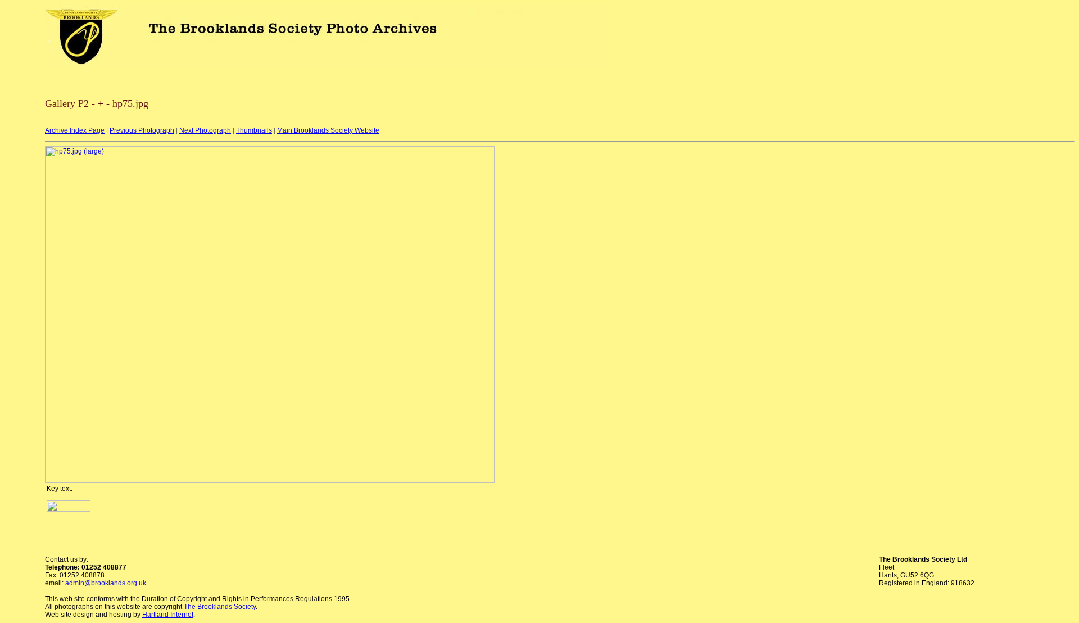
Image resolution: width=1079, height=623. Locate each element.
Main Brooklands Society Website (328, 130)
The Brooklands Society (220, 607)
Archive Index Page (75, 130)
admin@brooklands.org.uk (105, 583)
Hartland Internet (167, 615)
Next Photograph (205, 130)
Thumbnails (254, 130)
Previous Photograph (142, 130)
